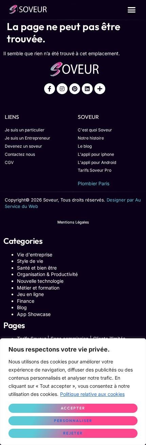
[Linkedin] (87, 88)
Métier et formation (38, 288)
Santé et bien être (37, 268)
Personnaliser (73, 420)
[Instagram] (62, 88)
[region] (73, 391)
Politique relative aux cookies (92, 394)
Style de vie (30, 261)
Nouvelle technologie (40, 281)
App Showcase (34, 314)
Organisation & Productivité (47, 274)
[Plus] (99, 88)
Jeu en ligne (30, 294)
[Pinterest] (74, 88)
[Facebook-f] (49, 88)
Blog (22, 307)
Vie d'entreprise (34, 254)
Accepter (73, 408)
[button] (131, 9)
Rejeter (73, 433)
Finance (25, 301)
